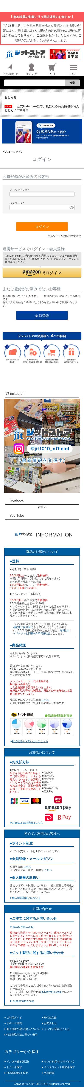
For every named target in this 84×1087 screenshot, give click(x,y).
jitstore (42, 507)
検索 (72, 82)
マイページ (31, 74)
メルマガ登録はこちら (57, 1029)
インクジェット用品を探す (59, 1067)
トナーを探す (14, 1067)
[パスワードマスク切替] (71, 207)
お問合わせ (50, 1023)
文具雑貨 (49, 1073)
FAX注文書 (50, 1017)
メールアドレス (20, 190)
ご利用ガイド (14, 1017)
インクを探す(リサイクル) (59, 1061)
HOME (6, 151)
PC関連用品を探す (17, 1073)
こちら (45, 699)
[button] (42, 273)
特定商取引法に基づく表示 (21, 1034)
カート (53, 74)
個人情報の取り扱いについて (23, 1029)
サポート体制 (14, 1023)
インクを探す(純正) (17, 1061)
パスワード (17, 203)
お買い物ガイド (10, 74)
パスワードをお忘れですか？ (64, 235)
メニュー (73, 74)
